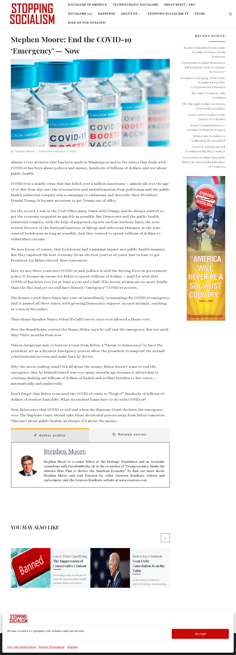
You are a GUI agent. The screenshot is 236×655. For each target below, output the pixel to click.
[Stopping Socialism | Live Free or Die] (32, 13)
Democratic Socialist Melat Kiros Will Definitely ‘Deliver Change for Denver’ (203, 67)
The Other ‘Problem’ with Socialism (208, 95)
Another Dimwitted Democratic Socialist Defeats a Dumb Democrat (204, 52)
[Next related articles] (165, 537)
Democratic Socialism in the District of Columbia (206, 117)
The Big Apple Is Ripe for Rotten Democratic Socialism (204, 106)
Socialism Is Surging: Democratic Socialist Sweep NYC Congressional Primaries (203, 82)
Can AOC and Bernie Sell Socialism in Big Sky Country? (205, 149)
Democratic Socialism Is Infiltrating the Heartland (208, 138)
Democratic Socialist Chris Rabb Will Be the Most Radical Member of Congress (203, 162)
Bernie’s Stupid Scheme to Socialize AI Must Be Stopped (206, 127)
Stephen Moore (25, 151)
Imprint (72, 647)
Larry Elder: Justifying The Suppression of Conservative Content (70, 561)
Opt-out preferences (21, 647)
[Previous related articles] (155, 537)
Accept (200, 634)
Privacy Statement (51, 647)
